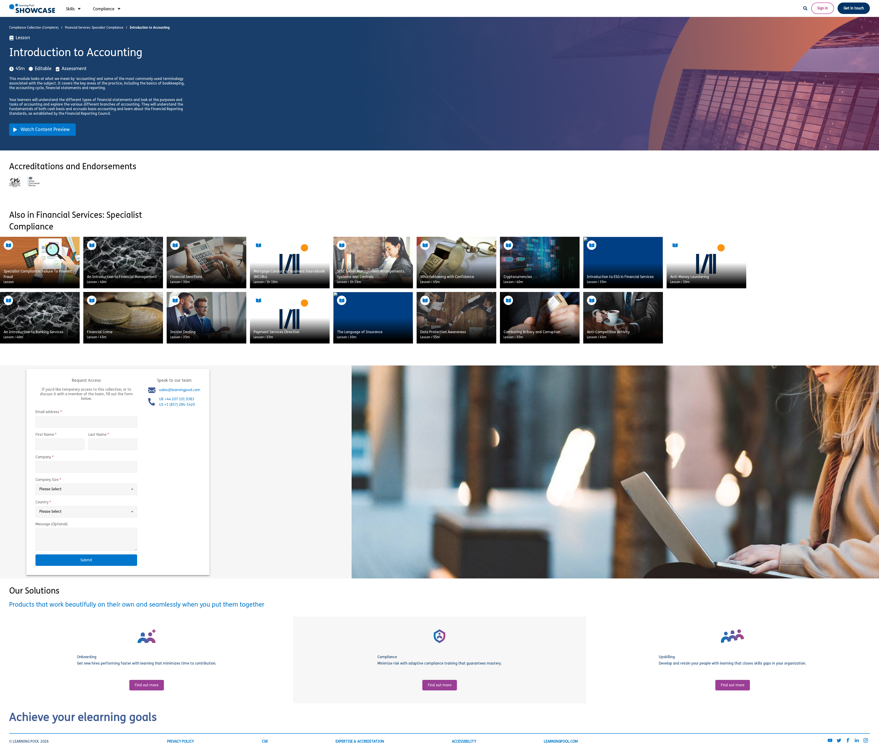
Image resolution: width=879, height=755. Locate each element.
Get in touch (854, 8)
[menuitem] (73, 8)
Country (52, 502)
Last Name (108, 435)
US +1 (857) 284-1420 (177, 405)
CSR (265, 742)
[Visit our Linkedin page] (856, 741)
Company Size (57, 480)
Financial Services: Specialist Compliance (94, 28)
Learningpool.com (561, 742)
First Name (55, 435)
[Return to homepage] (32, 8)
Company (54, 457)
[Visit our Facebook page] (847, 741)
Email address (58, 412)
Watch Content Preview (45, 130)
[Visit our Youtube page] (830, 741)
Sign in (822, 8)
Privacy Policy (180, 742)
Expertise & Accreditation (360, 742)
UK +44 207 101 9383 (177, 399)
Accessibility (464, 742)
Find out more (146, 685)
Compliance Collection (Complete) (34, 28)
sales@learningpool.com (179, 390)
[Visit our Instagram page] (865, 741)
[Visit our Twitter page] (839, 741)
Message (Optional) (51, 524)
